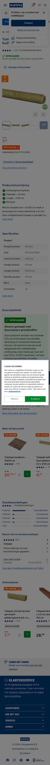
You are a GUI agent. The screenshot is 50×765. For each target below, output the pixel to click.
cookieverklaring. (14, 391)
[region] (25, 382)
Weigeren (14, 399)
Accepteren (35, 399)
